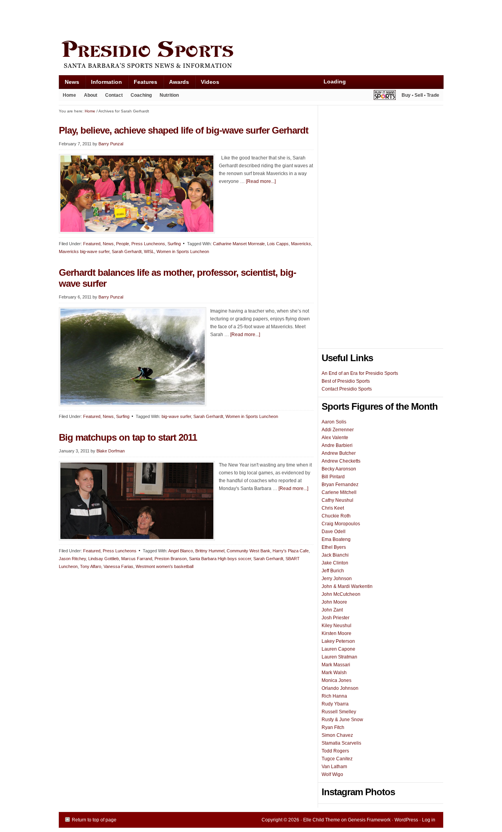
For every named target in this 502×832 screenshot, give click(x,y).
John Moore (334, 602)
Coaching (141, 95)
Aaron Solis (334, 422)
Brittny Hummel (209, 550)
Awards (176, 84)
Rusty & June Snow (342, 719)
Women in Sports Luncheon (182, 251)
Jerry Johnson (337, 578)
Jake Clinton (335, 563)
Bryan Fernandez (340, 484)
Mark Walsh (334, 672)
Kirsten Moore (336, 633)
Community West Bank (248, 550)
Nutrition (169, 95)
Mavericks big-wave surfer (84, 251)
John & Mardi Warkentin (347, 586)
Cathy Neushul (337, 500)
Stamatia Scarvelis (341, 743)
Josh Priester (335, 617)
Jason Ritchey (72, 558)
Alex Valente (335, 437)
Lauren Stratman (339, 657)
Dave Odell (334, 531)
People (122, 243)
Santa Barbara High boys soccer (220, 558)
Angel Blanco (180, 550)
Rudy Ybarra (335, 704)
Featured (91, 243)
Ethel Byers (334, 547)
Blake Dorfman (110, 451)
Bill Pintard (333, 476)
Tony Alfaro (90, 566)
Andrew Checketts (341, 461)
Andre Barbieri (337, 445)
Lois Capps (278, 243)
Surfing (174, 243)
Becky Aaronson (339, 469)
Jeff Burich (333, 570)
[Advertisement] (201, 18)
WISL (149, 251)
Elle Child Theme (321, 820)
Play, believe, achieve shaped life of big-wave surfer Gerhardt (183, 130)
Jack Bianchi (335, 555)
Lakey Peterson (338, 641)
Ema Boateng (336, 539)
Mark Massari (336, 664)
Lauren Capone (338, 649)
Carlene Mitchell (339, 492)
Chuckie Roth (336, 516)
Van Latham (334, 766)
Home (69, 95)
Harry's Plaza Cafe (291, 550)
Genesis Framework (369, 820)
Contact (114, 95)
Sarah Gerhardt (127, 251)
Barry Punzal (110, 143)
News (69, 84)
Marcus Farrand (136, 558)
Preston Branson (171, 558)
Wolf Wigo (332, 774)
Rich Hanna (334, 696)
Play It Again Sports (385, 96)
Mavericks (301, 243)
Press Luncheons (148, 243)
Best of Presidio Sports (346, 381)
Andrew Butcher (339, 453)
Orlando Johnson (340, 688)
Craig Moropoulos (341, 523)
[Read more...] (261, 181)
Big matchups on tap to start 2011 (128, 437)
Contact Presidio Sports (347, 389)
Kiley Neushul (336, 625)
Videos (210, 82)
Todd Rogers (335, 751)
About (88, 96)
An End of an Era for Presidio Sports (360, 373)
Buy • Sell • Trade (420, 95)
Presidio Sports (251, 55)
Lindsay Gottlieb (103, 558)
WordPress (406, 820)
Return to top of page (94, 820)
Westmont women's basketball (164, 566)
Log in (428, 820)
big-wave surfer (176, 416)
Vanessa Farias (118, 566)
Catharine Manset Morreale (239, 243)
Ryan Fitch (333, 727)
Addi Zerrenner (338, 429)
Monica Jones (336, 680)
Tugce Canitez (337, 758)
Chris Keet (333, 508)
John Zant (332, 610)
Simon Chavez (337, 735)
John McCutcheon (341, 594)
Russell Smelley (339, 711)
